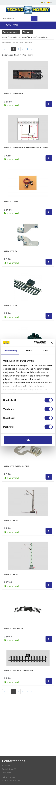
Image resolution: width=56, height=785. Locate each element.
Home (4, 37)
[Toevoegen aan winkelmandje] (49, 104)
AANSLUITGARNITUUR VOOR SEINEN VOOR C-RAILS (26, 147)
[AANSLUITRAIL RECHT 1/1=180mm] (28, 659)
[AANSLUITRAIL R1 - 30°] (28, 611)
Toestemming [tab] (10, 350)
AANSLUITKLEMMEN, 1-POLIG (16, 466)
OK (28, 440)
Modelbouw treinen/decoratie (23, 37)
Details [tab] (28, 350)
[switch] (49, 409)
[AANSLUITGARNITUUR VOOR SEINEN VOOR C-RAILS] (28, 130)
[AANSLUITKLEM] (28, 236)
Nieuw (30, 55)
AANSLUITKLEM (10, 251)
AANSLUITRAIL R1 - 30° (13, 628)
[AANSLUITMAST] (28, 503)
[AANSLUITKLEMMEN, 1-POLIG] (28, 449)
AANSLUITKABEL (11, 202)
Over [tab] (46, 350)
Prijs (24, 55)
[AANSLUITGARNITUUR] (28, 76)
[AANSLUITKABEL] (28, 184)
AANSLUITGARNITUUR (13, 93)
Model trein (43, 37)
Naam (16, 55)
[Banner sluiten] (52, 343)
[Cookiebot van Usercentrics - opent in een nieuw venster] (34, 342)
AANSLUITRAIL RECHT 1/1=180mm (18, 670)
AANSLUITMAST (11, 520)
